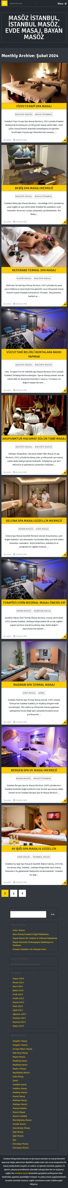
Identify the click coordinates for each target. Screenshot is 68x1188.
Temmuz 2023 (19, 1018)
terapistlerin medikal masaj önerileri (34, 603)
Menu (60, 4)
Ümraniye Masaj (20, 1143)
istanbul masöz (21, 1173)
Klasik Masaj (23, 278)
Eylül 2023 (18, 1010)
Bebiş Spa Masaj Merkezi (34, 188)
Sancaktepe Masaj (21, 1128)
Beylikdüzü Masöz (21, 1072)
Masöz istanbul (42, 778)
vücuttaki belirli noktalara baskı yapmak (33, 354)
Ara (12, 909)
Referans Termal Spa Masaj (34, 270)
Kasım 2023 (18, 1002)
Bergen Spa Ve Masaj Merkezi (34, 770)
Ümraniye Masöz (21, 1147)
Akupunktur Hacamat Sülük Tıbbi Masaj (34, 439)
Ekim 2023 (18, 1006)
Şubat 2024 (18, 990)
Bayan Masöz (26, 529)
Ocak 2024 (18, 994)
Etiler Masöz (19, 930)
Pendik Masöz (19, 1124)
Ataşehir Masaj (20, 1041)
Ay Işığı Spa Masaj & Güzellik (34, 849)
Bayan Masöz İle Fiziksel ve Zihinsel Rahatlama (35, 938)
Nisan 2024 (18, 982)
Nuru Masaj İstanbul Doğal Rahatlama (31, 934)
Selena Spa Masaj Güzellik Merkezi (34, 521)
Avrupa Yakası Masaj (22, 1049)
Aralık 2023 (18, 998)
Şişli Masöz (18, 1136)
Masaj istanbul (44, 114)
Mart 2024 (18, 986)
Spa (14, 1139)
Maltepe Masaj (23, 196)
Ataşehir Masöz (20, 1045)
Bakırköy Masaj (20, 1053)
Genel (41, 693)
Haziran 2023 (19, 1022)
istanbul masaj (41, 857)
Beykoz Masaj (19, 1068)
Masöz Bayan (19, 1112)
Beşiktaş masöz (20, 1064)
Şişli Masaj (18, 1132)
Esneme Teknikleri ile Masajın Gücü (29, 949)
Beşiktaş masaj (42, 610)
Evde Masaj (42, 529)
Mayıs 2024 (18, 978)
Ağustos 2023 (19, 1014)
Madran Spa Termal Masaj (34, 685)
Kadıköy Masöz (20, 1092)
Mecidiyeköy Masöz (22, 1120)
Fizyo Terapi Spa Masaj (34, 106)
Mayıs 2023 (18, 1026)
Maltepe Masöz (23, 114)
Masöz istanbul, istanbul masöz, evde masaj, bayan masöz (34, 27)
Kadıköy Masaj (20, 1088)
